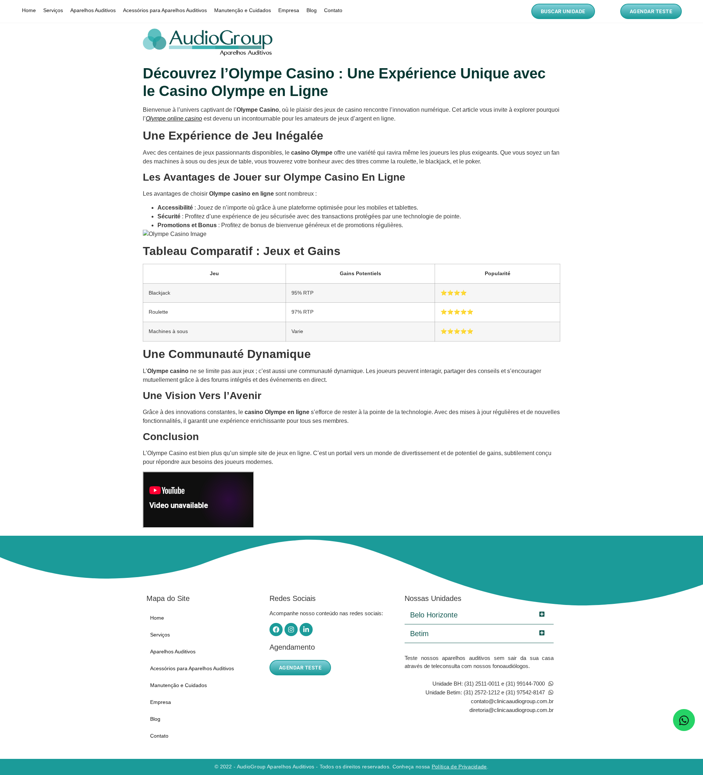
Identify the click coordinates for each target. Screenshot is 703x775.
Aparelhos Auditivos (93, 10)
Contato (333, 10)
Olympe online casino (174, 118)
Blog (311, 10)
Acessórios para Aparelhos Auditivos (165, 10)
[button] (479, 615)
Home (29, 10)
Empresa (288, 10)
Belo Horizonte (434, 615)
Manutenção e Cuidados (242, 10)
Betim (419, 634)
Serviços (53, 10)
